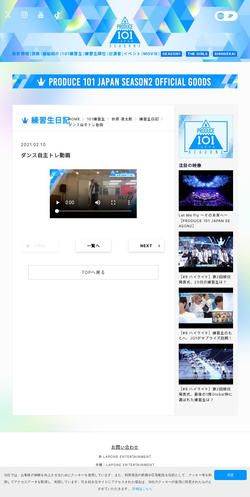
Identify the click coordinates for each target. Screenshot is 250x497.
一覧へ (93, 245)
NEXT (146, 245)
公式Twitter (8, 15)
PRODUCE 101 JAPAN (125, 31)
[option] (124, 81)
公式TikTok (57, 15)
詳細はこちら (142, 488)
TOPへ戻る (93, 272)
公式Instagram (24, 15)
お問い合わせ (125, 447)
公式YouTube (41, 15)
